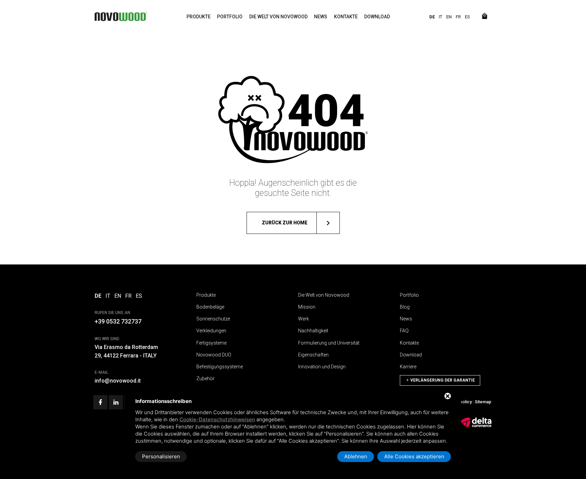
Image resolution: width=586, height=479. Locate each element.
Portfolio (229, 16)
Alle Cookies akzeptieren (414, 456)
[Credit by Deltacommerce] (476, 426)
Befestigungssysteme (219, 366)
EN (449, 16)
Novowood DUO (213, 354)
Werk (303, 318)
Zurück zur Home (285, 222)
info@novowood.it (118, 380)
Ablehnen (355, 456)
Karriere (408, 366)
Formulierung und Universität (328, 343)
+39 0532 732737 (118, 321)
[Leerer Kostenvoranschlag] (484, 16)
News (320, 16)
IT (440, 16)
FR (458, 16)
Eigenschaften (313, 354)
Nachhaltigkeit (313, 330)
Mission (306, 307)
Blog (405, 307)
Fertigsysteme (211, 343)
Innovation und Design (322, 366)
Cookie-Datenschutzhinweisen (217, 419)
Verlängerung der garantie (442, 380)
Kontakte (346, 16)
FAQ (404, 330)
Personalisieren (161, 456)
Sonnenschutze (213, 318)
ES (467, 16)
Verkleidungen (211, 330)
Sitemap (483, 401)
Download (377, 16)
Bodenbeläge (210, 307)
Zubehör (205, 378)
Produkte (199, 16)
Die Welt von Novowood (278, 16)
